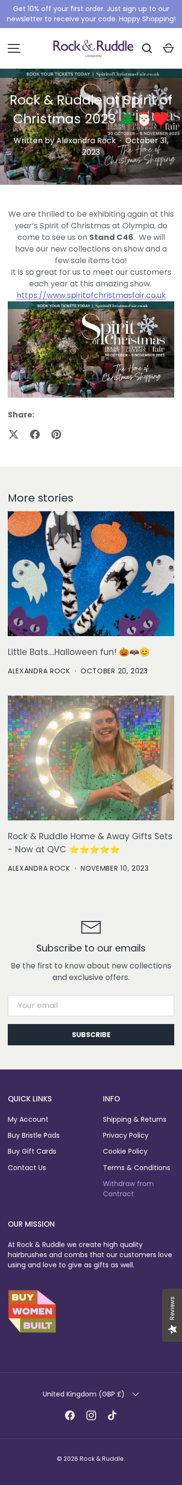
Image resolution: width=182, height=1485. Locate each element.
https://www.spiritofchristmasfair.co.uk (91, 295)
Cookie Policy (125, 1151)
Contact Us (27, 1168)
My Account (28, 1119)
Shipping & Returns (134, 1119)
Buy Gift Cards (32, 1151)
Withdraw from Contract (128, 1189)
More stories (40, 497)
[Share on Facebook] (35, 434)
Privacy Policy (126, 1135)
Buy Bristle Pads (34, 1135)
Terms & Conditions (136, 1168)
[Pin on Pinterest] (56, 434)
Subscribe (91, 1035)
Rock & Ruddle (102, 1459)
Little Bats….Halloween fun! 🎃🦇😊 (78, 652)
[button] (168, 48)
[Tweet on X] (13, 434)
